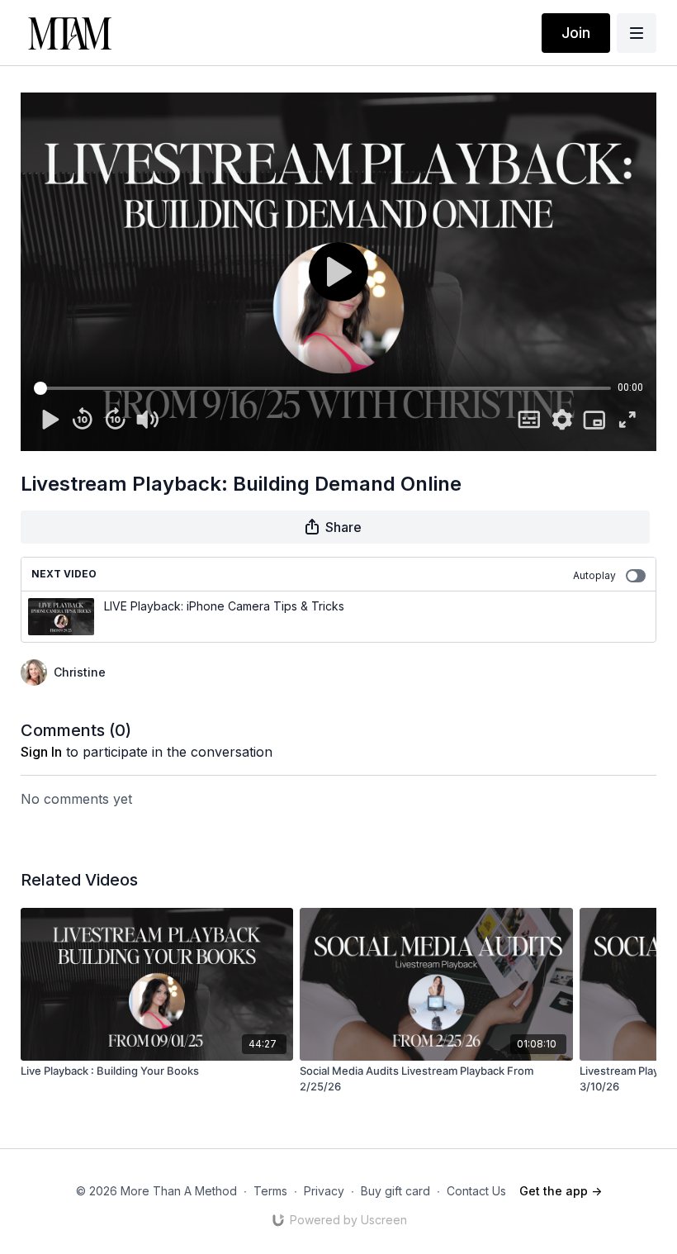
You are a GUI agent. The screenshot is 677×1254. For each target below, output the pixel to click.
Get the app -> (560, 1191)
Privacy (324, 1191)
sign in (41, 751)
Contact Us (476, 1191)
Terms (270, 1191)
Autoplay (594, 575)
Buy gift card (395, 1191)
